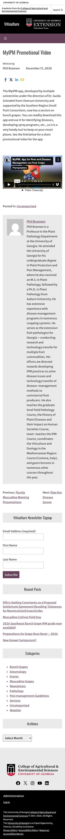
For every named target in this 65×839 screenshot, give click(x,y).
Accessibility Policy (28, 830)
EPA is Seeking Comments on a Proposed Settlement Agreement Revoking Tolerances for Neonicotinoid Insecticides (32, 606)
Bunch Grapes (19, 667)
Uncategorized (26, 206)
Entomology (18, 671)
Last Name (10, 559)
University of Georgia (18, 823)
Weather (15, 710)
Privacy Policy (10, 830)
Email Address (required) (19, 531)
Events (14, 676)
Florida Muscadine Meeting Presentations (16, 497)
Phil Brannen (36, 222)
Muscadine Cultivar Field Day (22, 617)
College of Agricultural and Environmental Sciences (25, 9)
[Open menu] (5, 38)
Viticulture (11, 24)
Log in (6, 802)
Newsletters (18, 686)
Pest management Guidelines (29, 696)
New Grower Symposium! (19, 640)
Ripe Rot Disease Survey (52, 497)
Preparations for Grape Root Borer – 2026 (30, 634)
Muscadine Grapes (22, 681)
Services (15, 700)
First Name (10, 545)
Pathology (17, 691)
